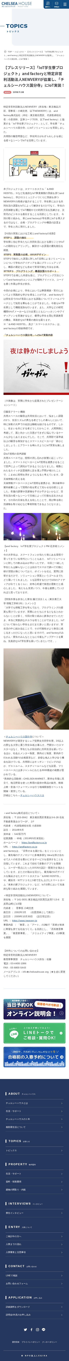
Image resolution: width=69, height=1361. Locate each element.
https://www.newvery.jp (24, 920)
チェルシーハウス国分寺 (19, 736)
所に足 (30, 470)
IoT (39, 462)
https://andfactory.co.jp (34, 842)
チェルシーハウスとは (32, 795)
